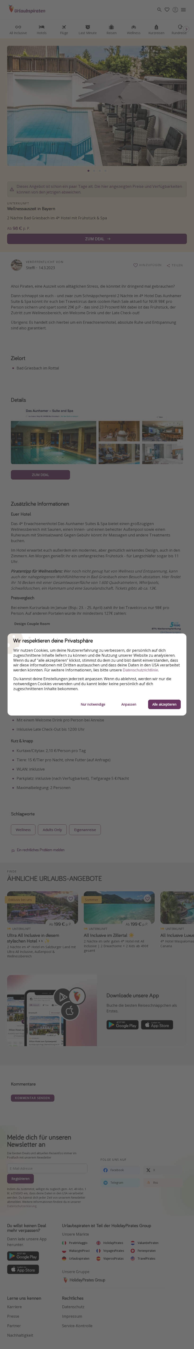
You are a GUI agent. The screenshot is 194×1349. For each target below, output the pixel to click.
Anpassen (128, 704)
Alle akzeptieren (164, 704)
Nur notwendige (93, 704)
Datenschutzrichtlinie (140, 670)
